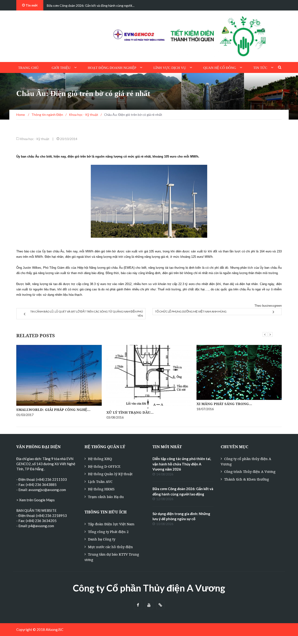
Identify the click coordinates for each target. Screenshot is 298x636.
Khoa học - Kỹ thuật (34, 139)
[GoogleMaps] (160, 605)
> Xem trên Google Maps (35, 500)
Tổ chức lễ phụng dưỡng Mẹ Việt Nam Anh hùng (191, 311)
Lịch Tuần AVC (100, 481)
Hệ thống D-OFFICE (104, 466)
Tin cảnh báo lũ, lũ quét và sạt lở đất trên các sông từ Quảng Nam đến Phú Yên (86, 313)
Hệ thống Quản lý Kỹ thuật (110, 473)
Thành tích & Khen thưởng (246, 479)
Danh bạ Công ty (101, 539)
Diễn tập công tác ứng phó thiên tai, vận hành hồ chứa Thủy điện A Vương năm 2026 (181, 464)
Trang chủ (28, 68)
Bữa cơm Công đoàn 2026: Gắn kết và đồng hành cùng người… (90, 5)
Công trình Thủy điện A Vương (249, 471)
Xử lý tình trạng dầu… (130, 412)
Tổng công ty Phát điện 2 (108, 531)
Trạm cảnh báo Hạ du (106, 496)
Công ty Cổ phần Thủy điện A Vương (149, 588)
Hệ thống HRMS (101, 489)
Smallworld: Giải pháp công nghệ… (53, 409)
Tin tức (260, 68)
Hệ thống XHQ (100, 458)
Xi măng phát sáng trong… (224, 403)
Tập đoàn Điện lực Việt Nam (111, 524)
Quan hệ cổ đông (219, 68)
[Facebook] (138, 605)
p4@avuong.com (41, 526)
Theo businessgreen (268, 305)
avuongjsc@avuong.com (47, 490)
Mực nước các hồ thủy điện (110, 546)
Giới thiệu (61, 68)
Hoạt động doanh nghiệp (112, 68)
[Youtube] (149, 605)
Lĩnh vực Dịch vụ (169, 68)
